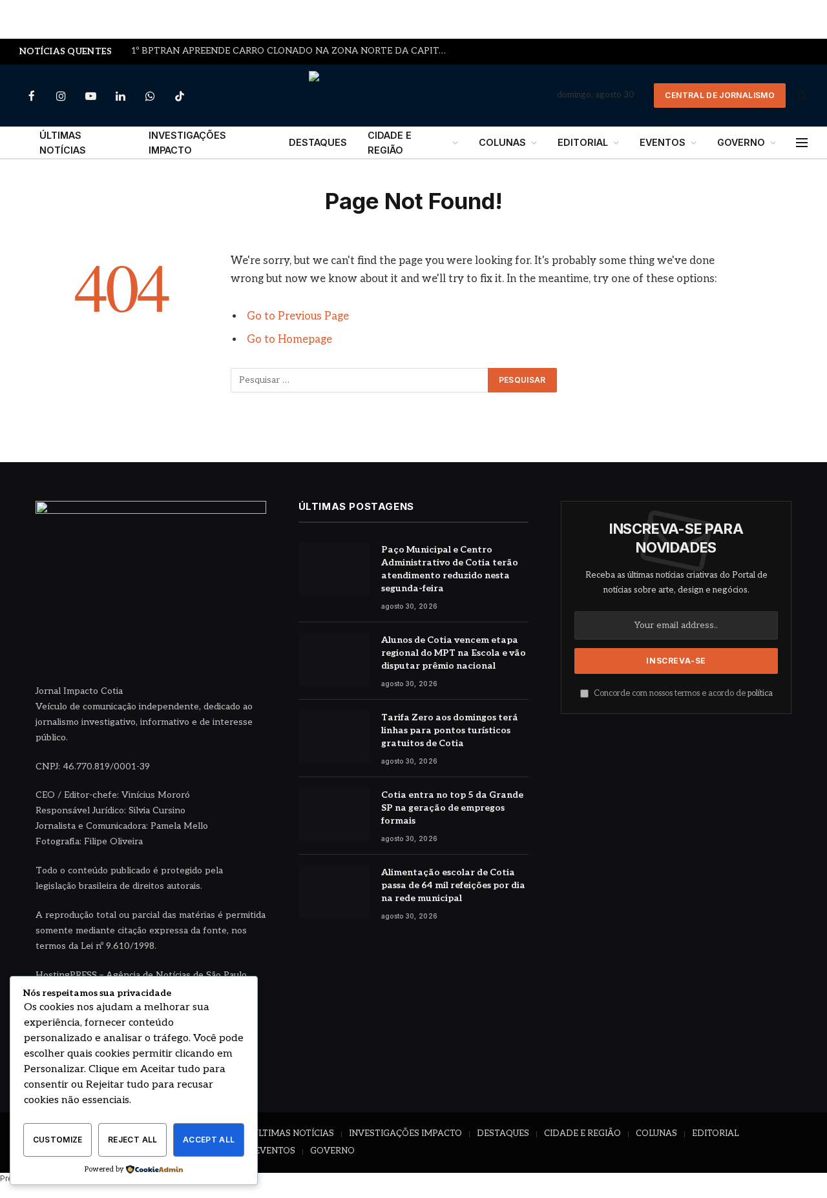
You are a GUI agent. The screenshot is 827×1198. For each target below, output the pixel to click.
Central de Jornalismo (720, 95)
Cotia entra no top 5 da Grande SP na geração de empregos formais (452, 807)
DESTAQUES (318, 142)
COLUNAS (502, 142)
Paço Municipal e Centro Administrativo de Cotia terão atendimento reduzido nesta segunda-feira (449, 569)
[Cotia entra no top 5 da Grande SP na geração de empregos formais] (334, 814)
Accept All (209, 1139)
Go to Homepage (289, 339)
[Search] (801, 95)
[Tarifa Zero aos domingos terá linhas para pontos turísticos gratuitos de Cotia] (334, 737)
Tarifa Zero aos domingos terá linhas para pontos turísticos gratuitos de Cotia (449, 730)
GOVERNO (741, 142)
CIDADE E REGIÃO (390, 143)
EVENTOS (663, 142)
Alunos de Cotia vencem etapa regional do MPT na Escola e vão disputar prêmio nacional (453, 653)
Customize (58, 1139)
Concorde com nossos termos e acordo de (682, 693)
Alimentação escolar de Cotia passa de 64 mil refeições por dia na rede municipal (453, 885)
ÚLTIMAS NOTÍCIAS (62, 143)
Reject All (133, 1139)
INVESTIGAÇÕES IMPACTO (187, 143)
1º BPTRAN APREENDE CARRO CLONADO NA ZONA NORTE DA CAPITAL (290, 51)
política (760, 693)
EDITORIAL (583, 142)
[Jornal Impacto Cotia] (414, 96)
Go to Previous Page (298, 316)
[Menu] (802, 142)
